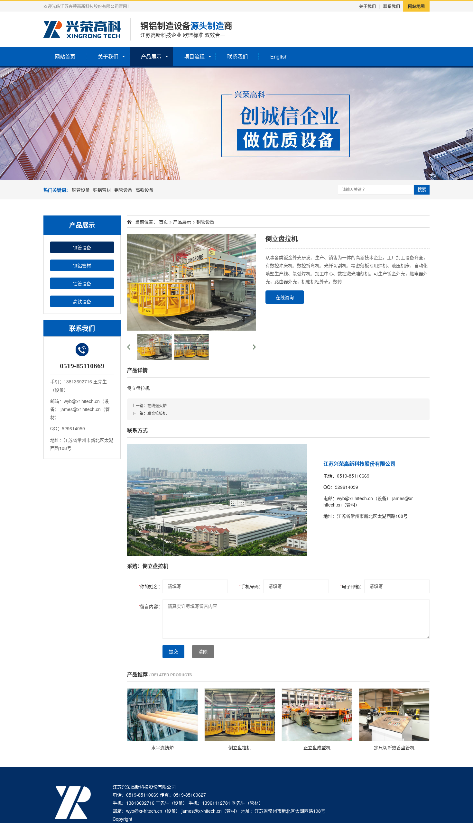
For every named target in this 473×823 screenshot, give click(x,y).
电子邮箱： (352, 586)
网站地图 (416, 6)
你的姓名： (150, 586)
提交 (173, 651)
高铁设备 (144, 190)
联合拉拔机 (157, 413)
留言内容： (150, 606)
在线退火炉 (157, 405)
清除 (203, 651)
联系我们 (391, 6)
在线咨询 (285, 297)
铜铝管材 (102, 190)
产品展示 (151, 56)
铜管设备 (81, 190)
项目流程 (194, 56)
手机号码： (251, 586)
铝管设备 (123, 190)
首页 (163, 221)
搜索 (422, 189)
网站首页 (65, 56)
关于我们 (367, 6)
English (279, 56)
